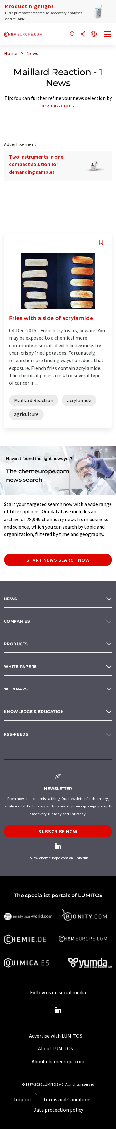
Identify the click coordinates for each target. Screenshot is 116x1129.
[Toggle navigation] (108, 35)
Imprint (23, 1099)
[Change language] (93, 34)
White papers (20, 666)
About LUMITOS (55, 1048)
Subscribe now (57, 831)
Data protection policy (58, 1109)
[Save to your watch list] (101, 242)
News (10, 598)
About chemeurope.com (58, 1061)
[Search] (72, 34)
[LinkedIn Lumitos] (58, 1010)
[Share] (83, 34)
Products (16, 643)
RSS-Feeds (16, 734)
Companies (17, 621)
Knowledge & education (34, 711)
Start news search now (58, 560)
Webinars (16, 689)
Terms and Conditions (67, 1099)
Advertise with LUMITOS (55, 1036)
